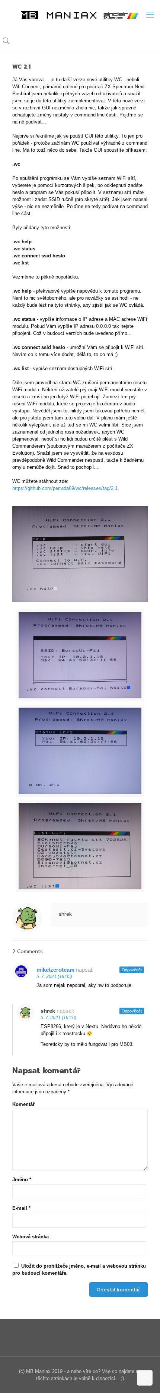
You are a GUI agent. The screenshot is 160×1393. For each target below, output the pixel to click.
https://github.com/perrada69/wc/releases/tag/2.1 (65, 488)
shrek (65, 914)
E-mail (21, 1208)
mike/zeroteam (55, 969)
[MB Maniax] (80, 15)
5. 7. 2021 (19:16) (58, 1017)
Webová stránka (30, 1236)
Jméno (21, 1179)
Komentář (23, 1104)
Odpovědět (132, 970)
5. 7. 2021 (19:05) (54, 976)
